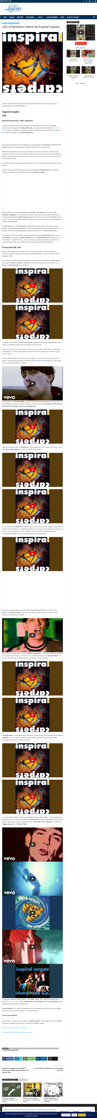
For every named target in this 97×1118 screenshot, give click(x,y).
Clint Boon (22, 1048)
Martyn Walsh (6, 1050)
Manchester (55, 1048)
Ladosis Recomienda (52, 17)
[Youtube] (95, 1)
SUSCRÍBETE (82, 43)
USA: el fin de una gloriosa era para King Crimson (48, 1069)
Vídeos (62, 17)
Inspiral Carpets (46, 1048)
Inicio (5, 17)
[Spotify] (89, 1)
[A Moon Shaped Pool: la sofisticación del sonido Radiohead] (53, 1090)
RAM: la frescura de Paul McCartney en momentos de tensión (31, 1099)
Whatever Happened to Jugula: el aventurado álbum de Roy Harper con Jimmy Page (15, 1070)
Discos (40, 17)
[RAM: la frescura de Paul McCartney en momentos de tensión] (32, 1090)
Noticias (11, 17)
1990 (11, 1048)
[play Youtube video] (32, 285)
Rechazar (76, 1111)
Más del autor (23, 1079)
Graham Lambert (36, 1048)
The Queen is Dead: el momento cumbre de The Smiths (9, 1099)
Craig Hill (28, 1048)
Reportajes (20, 17)
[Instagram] (87, 1)
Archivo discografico (10, 21)
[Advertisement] (62, 9)
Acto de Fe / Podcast (73, 17)
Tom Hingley (15, 1050)
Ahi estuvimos (30, 17)
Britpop (15, 1048)
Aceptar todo (64, 1111)
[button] (94, 17)
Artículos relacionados (10, 1079)
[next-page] (62, 1080)
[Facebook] (84, 1)
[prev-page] (60, 1080)
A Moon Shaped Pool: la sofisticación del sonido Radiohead (51, 1099)
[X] (92, 1)
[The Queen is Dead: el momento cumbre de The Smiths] (11, 1090)
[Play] (32, 383)
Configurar (87, 1111)
